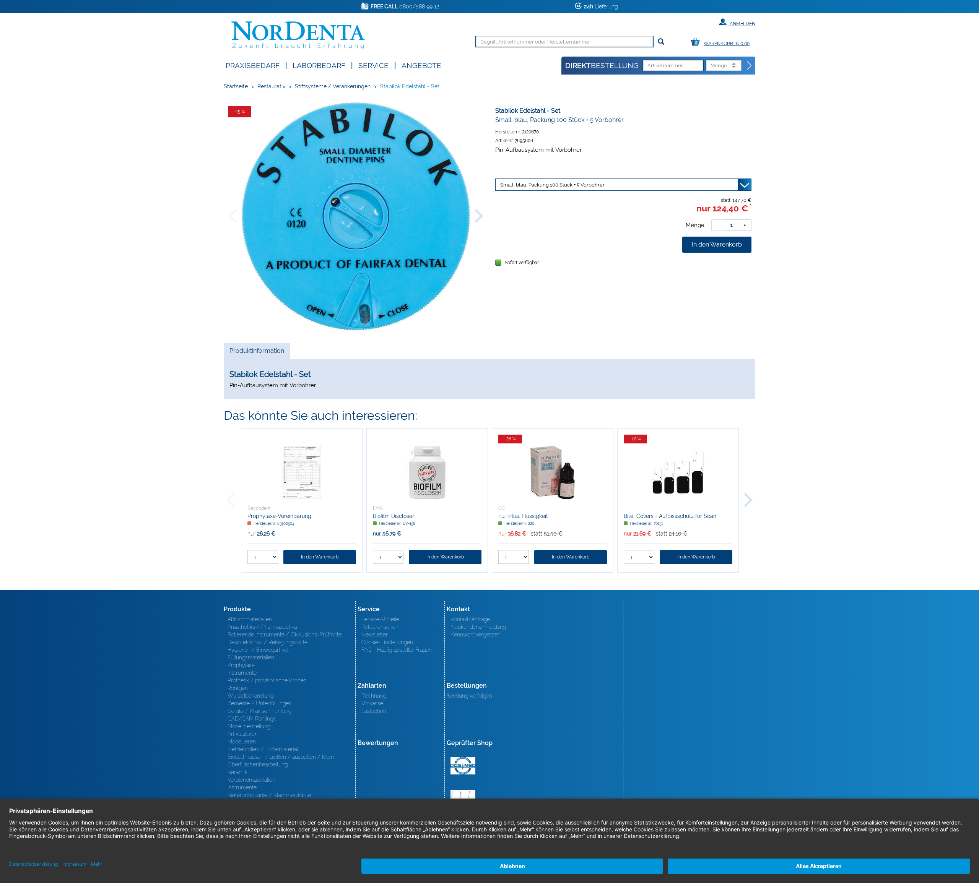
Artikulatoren (243, 734)
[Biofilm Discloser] (427, 472)
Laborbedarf (319, 64)
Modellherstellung (249, 726)
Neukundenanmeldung (478, 627)
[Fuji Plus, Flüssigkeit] (552, 472)
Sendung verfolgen (469, 696)
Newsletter (374, 634)
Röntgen (238, 688)
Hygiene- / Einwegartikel (258, 650)
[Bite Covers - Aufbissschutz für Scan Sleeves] (678, 472)
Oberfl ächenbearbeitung (258, 764)
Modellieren (242, 742)
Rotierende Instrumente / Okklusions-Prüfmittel (285, 634)
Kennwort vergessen (475, 634)
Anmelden (742, 23)
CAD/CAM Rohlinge (252, 719)
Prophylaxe (241, 665)
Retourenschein (380, 627)
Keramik (237, 772)
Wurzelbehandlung (250, 696)
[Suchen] (661, 41)
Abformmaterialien (250, 619)
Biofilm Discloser (393, 516)
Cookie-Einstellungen (387, 642)
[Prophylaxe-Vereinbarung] (301, 472)
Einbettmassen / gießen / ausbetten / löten (281, 757)
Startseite (236, 86)
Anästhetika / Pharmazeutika (262, 627)
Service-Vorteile (380, 619)
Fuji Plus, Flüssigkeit (523, 516)
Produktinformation (256, 353)
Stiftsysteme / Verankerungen (333, 86)
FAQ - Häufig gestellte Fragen (396, 650)
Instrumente (242, 673)
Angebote (421, 64)
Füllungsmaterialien (251, 657)
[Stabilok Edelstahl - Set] (356, 216)
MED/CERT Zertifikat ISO (462, 765)
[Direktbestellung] (749, 66)
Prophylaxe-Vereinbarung (279, 516)
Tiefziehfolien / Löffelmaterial (263, 749)
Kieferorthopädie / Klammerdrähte (269, 795)
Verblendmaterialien (251, 780)
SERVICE (373, 64)
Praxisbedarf (253, 64)
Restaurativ (271, 86)
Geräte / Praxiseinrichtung (259, 711)
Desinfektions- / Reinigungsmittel (268, 642)
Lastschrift (373, 711)
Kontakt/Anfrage (470, 619)
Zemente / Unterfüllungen (260, 703)
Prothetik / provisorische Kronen (267, 680)
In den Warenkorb (717, 244)
